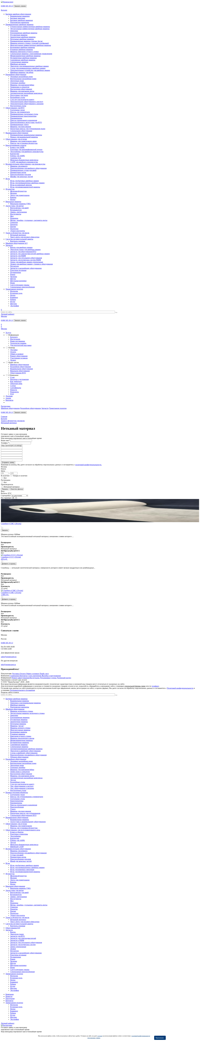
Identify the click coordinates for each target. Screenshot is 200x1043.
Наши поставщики (17, 341)
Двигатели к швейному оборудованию (25, 751)
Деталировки (45, 678)
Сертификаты (15, 388)
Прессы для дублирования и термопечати (26, 797)
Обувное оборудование (19, 757)
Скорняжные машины (19, 745)
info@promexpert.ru (8, 665)
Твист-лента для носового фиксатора (24, 237)
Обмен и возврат (16, 354)
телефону (155, 686)
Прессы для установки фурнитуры (24, 143)
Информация (13, 335)
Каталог (4, 419)
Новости (13, 390)
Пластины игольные (18, 270)
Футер (12, 302)
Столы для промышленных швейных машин (27, 68)
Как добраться (15, 381)
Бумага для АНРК (17, 147)
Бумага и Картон (16, 832)
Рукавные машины (17, 734)
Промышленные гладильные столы (24, 114)
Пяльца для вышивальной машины (24, 137)
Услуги (8, 333)
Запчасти (9, 245)
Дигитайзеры (15, 836)
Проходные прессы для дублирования (25, 813)
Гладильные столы (17, 799)
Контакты (9, 400)
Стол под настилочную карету (22, 99)
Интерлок (14, 291)
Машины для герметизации (21, 826)
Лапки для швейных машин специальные (26, 262)
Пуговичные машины (18, 35)
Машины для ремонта (18, 166)
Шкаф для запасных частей (21, 861)
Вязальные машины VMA (20, 204)
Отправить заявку (8, 462)
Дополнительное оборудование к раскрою (27, 104)
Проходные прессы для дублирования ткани (27, 129)
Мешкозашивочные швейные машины (25, 56)
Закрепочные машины (19, 722)
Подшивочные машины (19, 742)
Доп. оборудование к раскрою (22, 788)
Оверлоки (14, 31)
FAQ (12, 394)
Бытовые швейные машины (17, 699)
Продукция (10, 998)
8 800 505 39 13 (7, 6)
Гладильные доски (17, 110)
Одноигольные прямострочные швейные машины (30, 27)
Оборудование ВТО (18, 373)
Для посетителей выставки (20, 345)
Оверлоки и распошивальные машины (25, 703)
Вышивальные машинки (20, 16)
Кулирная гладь (16, 293)
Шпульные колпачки (18, 281)
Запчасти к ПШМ (17, 940)
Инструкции (15, 339)
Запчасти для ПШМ (18, 256)
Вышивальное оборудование (17, 133)
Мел (12, 216)
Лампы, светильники (18, 212)
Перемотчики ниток (18, 172)
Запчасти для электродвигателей (23, 938)
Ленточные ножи (17, 81)
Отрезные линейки (17, 83)
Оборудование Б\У (13, 928)
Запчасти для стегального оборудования (26, 258)
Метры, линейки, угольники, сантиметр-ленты (28, 220)
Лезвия (13, 949)
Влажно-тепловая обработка (17, 792)
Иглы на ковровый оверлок (21, 185)
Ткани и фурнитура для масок (17, 233)
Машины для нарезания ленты (22, 91)
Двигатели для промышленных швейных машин (29, 66)
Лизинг (13, 360)
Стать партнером (35, 676)
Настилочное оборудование (21, 89)
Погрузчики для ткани (19, 95)
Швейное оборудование (19, 365)
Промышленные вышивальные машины (26, 135)
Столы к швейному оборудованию (24, 753)
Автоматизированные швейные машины (26, 749)
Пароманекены (16, 118)
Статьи (13, 386)
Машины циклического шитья (22, 738)
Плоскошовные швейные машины (23, 33)
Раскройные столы (17, 97)
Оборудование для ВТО (15, 108)
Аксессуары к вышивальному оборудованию (28, 822)
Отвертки (14, 222)
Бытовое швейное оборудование (18, 14)
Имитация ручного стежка (20, 736)
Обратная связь (16, 384)
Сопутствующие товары (19, 285)
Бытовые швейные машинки (21, 20)
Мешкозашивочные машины (21, 740)
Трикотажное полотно (14, 289)
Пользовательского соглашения (22, 690)
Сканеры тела (15, 158)
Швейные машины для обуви (21, 72)
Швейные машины (17, 705)
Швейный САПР (17, 847)
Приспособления (17, 807)
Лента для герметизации (20, 195)
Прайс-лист (44, 674)
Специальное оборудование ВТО (23, 815)
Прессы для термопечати (20, 112)
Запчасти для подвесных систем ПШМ (25, 260)
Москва (4, 316)
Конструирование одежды (16, 145)
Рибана (13, 299)
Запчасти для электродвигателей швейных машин (30, 254)
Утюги (13, 809)
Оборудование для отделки (16, 139)
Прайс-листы (13, 362)
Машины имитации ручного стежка (24, 52)
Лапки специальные (18, 947)
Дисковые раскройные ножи (21, 77)
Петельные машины (18, 724)
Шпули (13, 279)
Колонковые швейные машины (22, 47)
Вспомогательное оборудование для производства (25, 164)
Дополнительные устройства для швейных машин (30, 70)
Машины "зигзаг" (17, 726)
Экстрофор (14, 306)
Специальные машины (19, 62)
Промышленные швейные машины (19, 24)
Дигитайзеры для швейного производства (26, 152)
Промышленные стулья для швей (23, 170)
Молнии (13, 193)
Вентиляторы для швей (19, 208)
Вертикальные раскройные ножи (23, 79)
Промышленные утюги (19, 124)
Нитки (12, 199)
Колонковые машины (18, 732)
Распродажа (5, 406)
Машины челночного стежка (21, 711)
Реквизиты (14, 392)
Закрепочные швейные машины (23, 37)
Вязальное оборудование (20, 371)
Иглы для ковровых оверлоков (22, 870)
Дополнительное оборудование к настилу (26, 102)
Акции (8, 398)
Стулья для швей (16, 855)
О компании (14, 676)
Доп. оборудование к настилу (22, 786)
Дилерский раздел (64, 678)
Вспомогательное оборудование (18, 849)
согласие (99, 1036)
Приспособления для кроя (20, 174)
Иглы (8, 179)
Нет (5, 478)
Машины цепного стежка (20, 728)
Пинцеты (14, 224)
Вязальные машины (13, 202)
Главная (4, 417)
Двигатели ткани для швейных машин (25, 249)
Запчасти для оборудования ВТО (23, 252)
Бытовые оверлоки (17, 18)
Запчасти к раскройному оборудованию (26, 268)
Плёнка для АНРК (17, 156)
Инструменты (15, 214)
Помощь (11, 348)
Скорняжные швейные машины (22, 60)
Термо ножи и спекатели (20, 772)
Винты (13, 932)
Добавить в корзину (9, 564)
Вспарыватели (16, 210)
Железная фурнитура (18, 191)
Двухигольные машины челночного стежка (27, 713)
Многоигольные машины (20, 730)
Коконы (13, 197)
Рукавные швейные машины (21, 49)
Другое (13, 780)
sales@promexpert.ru (8, 657)
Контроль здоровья (17, 241)
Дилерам (9, 396)
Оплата (13, 352)
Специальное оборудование (21, 131)
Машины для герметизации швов (23, 141)
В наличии (5, 476)
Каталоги (14, 337)
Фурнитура (10, 189)
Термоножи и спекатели (19, 87)
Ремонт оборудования (18, 356)
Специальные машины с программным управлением (31, 54)
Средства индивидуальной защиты (19, 239)
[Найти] (116, 312)
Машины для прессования (20, 127)
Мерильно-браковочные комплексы (24, 160)
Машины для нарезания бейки (22, 85)
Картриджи (14, 154)
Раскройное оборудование (16, 74)
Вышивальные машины (19, 701)
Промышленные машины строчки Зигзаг (26, 41)
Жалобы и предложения (51, 676)
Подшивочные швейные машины (23, 58)
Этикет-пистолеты (17, 231)
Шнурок (13, 304)
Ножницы (14, 218)
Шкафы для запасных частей (21, 177)
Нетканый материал (18, 235)
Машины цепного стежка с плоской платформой (29, 43)
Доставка (13, 350)
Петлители (14, 266)
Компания (10, 994)
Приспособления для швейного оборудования (28, 168)
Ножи (12, 283)
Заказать (5, 530)
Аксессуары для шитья (14, 206)
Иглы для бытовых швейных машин (24, 181)
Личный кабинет (7, 314)
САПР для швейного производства (24, 162)
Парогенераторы (16, 801)
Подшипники (15, 272)
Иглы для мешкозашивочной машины (25, 187)
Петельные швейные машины (22, 39)
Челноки (13, 277)
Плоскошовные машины (20, 717)
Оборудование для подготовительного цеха (23, 830)
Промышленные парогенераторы (23, 116)
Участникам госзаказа (19, 358)
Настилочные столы (18, 106)
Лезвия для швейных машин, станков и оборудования (31, 264)
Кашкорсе (14, 297)
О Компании (13, 375)
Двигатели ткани (17, 934)
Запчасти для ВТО (17, 936)
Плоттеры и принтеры (19, 834)
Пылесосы (14, 229)
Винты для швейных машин (21, 247)
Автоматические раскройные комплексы (26, 93)
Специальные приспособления (22, 287)
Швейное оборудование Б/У (17, 243)
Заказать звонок (20, 6)
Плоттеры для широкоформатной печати (26, 149)
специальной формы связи (134, 686)
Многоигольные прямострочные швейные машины (30, 45)
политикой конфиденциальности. (88, 465)
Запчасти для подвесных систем (23, 945)
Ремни (12, 274)
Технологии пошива (18, 343)
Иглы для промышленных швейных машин (27, 183)
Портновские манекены (19, 22)
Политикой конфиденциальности (180, 688)
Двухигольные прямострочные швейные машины (30, 29)
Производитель (7, 484)
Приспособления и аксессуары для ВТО (26, 122)
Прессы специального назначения (23, 120)
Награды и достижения (19, 379)
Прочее (13, 227)
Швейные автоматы (18, 64)
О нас (12, 377)
